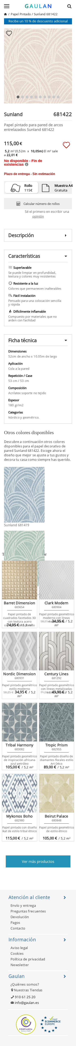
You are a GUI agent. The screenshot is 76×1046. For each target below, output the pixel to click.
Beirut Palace (56, 816)
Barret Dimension (19, 602)
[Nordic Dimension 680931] (19, 651)
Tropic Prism (56, 745)
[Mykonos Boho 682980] (19, 793)
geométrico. (31, 417)
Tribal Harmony (19, 745)
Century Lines (56, 673)
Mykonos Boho (19, 816)
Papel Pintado (21, 14)
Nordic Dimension (19, 673)
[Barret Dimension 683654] (19, 580)
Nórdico (14, 417)
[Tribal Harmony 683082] (19, 722)
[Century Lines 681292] (56, 651)
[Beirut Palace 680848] (56, 793)
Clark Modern (56, 602)
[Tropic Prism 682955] (56, 722)
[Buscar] (70, 6)
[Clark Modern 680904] (56, 580)
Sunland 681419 (16, 525)
